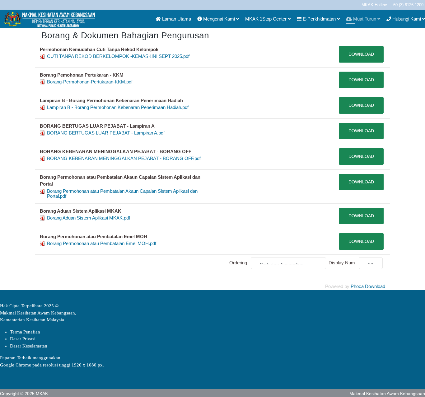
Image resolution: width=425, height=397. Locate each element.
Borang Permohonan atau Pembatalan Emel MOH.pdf (101, 243)
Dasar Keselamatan (28, 345)
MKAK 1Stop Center (266, 18)
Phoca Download (368, 286)
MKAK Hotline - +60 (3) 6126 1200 (392, 5)
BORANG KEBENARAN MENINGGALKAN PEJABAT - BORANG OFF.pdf (124, 158)
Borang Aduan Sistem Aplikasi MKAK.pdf (88, 217)
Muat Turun (364, 18)
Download (361, 54)
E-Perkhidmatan (318, 18)
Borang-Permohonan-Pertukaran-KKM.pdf (90, 81)
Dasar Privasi (22, 338)
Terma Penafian (25, 331)
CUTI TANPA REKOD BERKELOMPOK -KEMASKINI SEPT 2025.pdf (118, 56)
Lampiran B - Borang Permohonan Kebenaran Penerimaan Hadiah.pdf (118, 107)
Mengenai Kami (218, 18)
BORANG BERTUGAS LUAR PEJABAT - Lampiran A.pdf (106, 132)
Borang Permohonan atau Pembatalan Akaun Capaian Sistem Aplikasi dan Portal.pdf (122, 193)
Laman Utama (176, 18)
